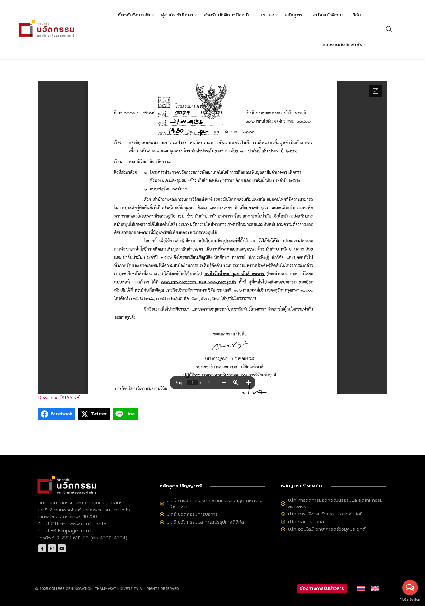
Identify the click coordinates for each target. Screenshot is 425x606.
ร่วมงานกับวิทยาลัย (343, 44)
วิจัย (357, 14)
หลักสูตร (294, 14)
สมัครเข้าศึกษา (328, 14)
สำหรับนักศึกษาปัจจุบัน (227, 14)
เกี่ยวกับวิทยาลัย (133, 14)
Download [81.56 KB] (59, 397)
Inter (267, 14)
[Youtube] (62, 548)
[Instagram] (52, 548)
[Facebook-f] (42, 548)
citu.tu (88, 530)
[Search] (389, 29)
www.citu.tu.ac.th (87, 523)
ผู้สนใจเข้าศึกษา (177, 14)
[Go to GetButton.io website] (410, 600)
